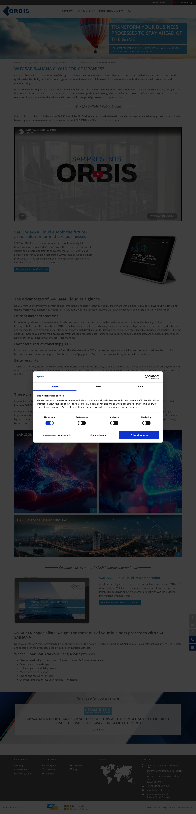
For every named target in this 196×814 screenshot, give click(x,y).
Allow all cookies (139, 435)
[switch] (82, 423)
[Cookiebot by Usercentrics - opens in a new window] (146, 377)
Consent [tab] (55, 386)
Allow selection (98, 435)
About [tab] (141, 386)
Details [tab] (98, 386)
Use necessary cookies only (57, 435)
